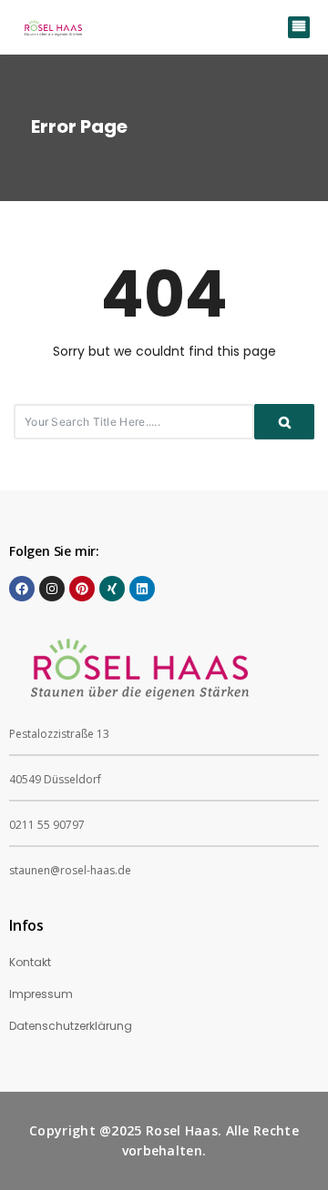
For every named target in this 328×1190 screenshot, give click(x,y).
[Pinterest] (82, 588)
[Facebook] (22, 588)
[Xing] (112, 588)
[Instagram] (52, 588)
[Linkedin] (142, 588)
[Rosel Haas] (54, 27)
